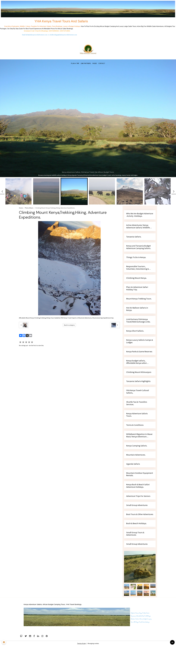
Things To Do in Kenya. (136, 231)
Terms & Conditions (135, 399)
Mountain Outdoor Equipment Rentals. (139, 448)
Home (21, 182)
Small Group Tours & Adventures (135, 507)
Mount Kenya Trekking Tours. (139, 272)
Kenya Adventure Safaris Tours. (137, 388)
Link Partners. (86, 63)
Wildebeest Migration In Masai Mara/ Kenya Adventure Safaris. (139, 409)
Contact (101, 63)
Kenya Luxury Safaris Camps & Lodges (139, 315)
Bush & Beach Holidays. (136, 497)
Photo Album (29, 182)
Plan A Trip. (75, 63)
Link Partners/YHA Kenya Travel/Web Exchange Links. (138, 294)
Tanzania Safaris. (133, 210)
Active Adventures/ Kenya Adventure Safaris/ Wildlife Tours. (138, 200)
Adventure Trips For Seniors (138, 470)
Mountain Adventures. (136, 428)
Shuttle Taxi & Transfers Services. (136, 376)
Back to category (69, 299)
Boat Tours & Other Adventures (139, 488)
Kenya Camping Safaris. (136, 419)
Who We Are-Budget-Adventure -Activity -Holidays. (139, 188)
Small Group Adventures (137, 479)
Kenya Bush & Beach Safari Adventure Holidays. (138, 459)
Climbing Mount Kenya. (136, 252)
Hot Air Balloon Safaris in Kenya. (137, 282)
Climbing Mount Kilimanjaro (138, 346)
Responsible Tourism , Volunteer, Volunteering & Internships (137, 241)
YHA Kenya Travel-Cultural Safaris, (137, 365)
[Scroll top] (172, 642)
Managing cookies (93, 617)
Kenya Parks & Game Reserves (139, 325)
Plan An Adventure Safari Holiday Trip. (137, 262)
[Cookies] (4, 642)
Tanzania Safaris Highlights (138, 355)
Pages (94, 63)
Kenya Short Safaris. (135, 304)
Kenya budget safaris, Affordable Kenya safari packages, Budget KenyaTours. (139, 335)
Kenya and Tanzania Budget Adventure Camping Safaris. (138, 220)
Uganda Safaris (133, 437)
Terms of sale (81, 617)
